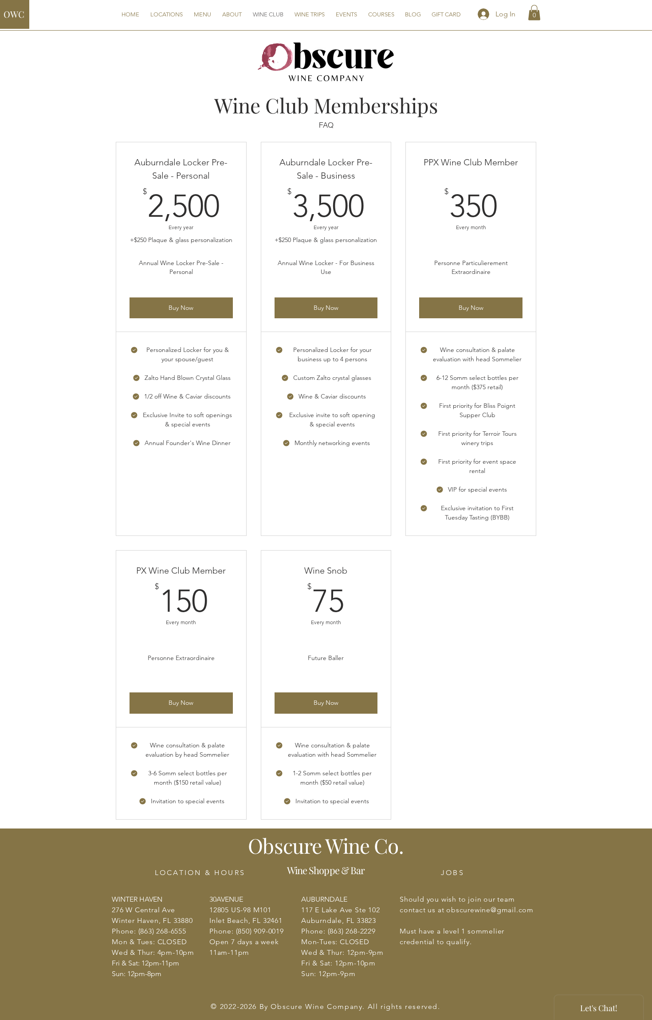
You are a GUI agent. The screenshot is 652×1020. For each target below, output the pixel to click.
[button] (534, 12)
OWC (14, 14)
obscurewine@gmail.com (490, 910)
